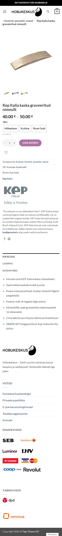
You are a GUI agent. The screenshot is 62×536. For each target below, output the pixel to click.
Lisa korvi (30, 142)
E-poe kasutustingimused (18, 407)
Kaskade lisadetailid (16, 167)
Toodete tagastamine (15, 413)
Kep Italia (14, 172)
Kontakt (7, 420)
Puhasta (7, 134)
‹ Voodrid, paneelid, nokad (18, 20)
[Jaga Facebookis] (4, 239)
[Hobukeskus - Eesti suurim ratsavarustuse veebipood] (27, 12)
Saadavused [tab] (10, 270)
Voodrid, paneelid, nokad (36, 161)
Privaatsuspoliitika (14, 400)
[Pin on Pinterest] (9, 239)
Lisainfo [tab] (8, 263)
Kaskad (19, 161)
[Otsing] (48, 11)
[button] (5, 11)
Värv (5, 122)
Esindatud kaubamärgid (17, 393)
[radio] (10, 128)
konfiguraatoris (10, 232)
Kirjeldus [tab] (9, 256)
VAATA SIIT (13, 323)
